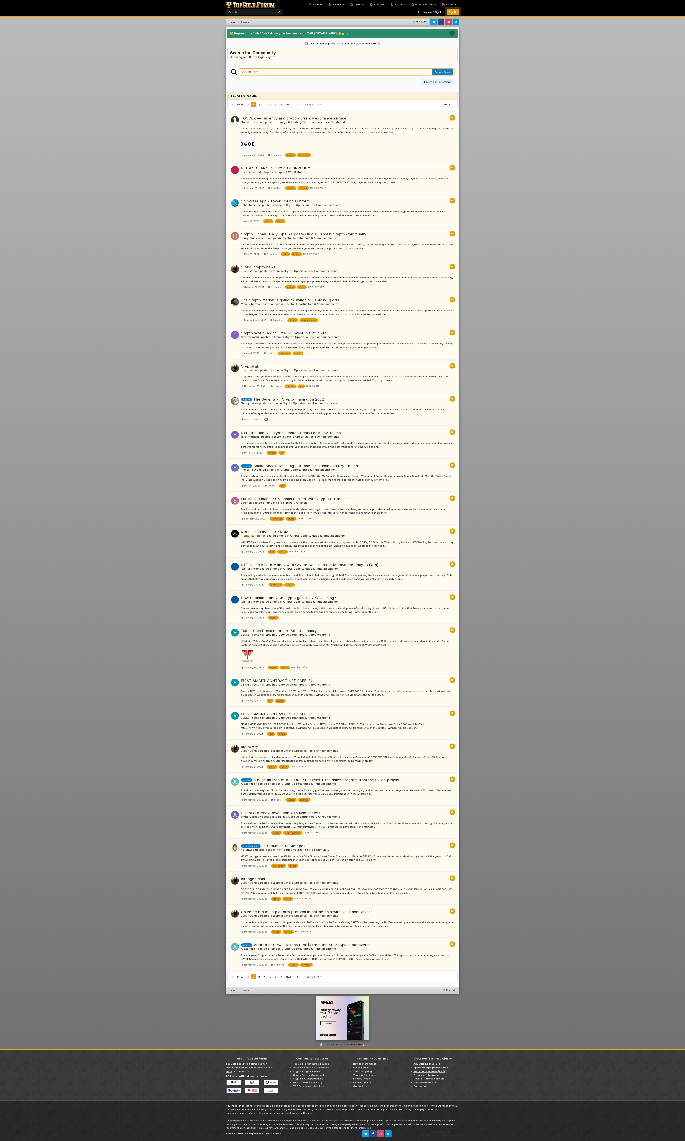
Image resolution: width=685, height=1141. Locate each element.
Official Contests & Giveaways (311, 1067)
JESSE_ (246, 634)
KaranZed (247, 849)
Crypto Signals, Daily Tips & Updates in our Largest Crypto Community (303, 234)
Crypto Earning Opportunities (310, 1075)
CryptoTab (250, 366)
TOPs (357, 4)
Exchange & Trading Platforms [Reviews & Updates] (309, 122)
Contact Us (310, 1133)
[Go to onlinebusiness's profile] (235, 203)
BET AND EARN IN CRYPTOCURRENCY (275, 168)
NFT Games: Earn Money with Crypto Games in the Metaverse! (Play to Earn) (309, 565)
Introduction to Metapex (284, 846)
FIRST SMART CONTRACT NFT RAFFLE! (276, 681)
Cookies (324, 1133)
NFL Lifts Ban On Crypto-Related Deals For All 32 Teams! (291, 433)
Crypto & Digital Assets (306, 1071)
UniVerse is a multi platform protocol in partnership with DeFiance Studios (306, 912)
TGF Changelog (362, 1071)
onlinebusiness (251, 205)
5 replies (275, 155)
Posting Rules (361, 1067)
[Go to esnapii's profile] (235, 170)
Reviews (379, 4)
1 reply (270, 353)
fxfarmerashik (250, 337)
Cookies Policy (362, 1082)
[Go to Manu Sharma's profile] (235, 302)
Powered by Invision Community (441, 1135)
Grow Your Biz (424, 4)
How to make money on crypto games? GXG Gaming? (288, 598)
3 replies (275, 287)
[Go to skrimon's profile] (235, 501)
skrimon (246, 502)
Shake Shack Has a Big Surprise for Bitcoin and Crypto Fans (306, 466)
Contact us (242, 1071)
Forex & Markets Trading (307, 1082)
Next (289, 104)
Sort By (447, 104)
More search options (438, 81)
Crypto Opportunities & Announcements (313, 205)
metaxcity (249, 747)
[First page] (232, 104)
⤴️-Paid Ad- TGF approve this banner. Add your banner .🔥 (342, 43)
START (337, 4)
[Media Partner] (234, 1082)
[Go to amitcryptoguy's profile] (235, 815)
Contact (450, 4)
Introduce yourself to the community (304, 849)
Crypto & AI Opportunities (308, 1078)
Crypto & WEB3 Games (291, 172)
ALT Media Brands (271, 1133)
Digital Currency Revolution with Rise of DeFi (280, 813)
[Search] (279, 12)
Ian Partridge (250, 568)
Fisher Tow (248, 469)
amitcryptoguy (251, 816)
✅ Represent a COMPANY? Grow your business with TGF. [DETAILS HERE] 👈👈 (287, 33)
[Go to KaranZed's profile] (235, 848)
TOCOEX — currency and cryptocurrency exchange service (293, 118)
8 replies (278, 320)
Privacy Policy (361, 1078)
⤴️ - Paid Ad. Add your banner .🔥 (342, 1044)
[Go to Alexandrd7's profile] (235, 782)
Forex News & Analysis (292, 502)
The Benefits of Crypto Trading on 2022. (289, 399)
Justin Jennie (250, 271)
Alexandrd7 (249, 783)
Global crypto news (258, 267)
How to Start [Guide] (365, 1063)
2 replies (271, 254)
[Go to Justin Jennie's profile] (235, 269)
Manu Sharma (250, 304)
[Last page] (297, 104)
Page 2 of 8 (313, 104)
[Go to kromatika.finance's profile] (235, 534)
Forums (317, 4)
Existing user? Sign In (430, 12)
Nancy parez (249, 403)
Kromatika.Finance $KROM (265, 532)
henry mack (249, 238)
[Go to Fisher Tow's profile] (235, 468)
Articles (399, 4)
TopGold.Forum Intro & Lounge (311, 1063)
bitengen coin (253, 879)
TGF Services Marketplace (308, 1086)
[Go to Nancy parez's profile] (235, 401)
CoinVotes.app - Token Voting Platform (275, 201)
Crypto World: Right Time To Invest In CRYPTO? (283, 333)
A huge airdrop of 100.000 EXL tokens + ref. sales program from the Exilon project (326, 780)
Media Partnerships (425, 1082)
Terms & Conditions (364, 1075)
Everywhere (265, 12)
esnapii (246, 172)
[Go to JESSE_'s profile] (235, 632)
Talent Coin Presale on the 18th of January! (279, 631)
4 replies (275, 188)
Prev (240, 104)
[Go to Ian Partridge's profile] (235, 566)
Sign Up (453, 12)
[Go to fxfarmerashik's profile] (235, 335)
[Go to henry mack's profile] (235, 236)
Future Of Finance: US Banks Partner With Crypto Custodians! (296, 499)
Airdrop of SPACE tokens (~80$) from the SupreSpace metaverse (312, 945)
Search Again (442, 72)
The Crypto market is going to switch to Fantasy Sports (290, 300)
